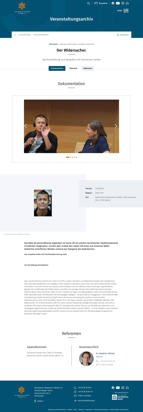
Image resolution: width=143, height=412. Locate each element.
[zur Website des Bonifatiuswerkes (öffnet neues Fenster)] (116, 397)
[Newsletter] (101, 3)
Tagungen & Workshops (68, 44)
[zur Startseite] (27, 8)
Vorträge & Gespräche (86, 44)
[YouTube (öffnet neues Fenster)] (118, 3)
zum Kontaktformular (86, 401)
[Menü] (126, 10)
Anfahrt (40, 401)
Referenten (87, 68)
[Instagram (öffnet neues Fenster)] (123, 3)
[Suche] (88, 3)
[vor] (117, 129)
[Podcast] (127, 3)
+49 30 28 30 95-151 (107, 361)
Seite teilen (124, 35)
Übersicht (73, 68)
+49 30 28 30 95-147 (85, 392)
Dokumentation (57, 68)
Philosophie (53, 44)
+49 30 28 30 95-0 (84, 388)
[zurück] (26, 129)
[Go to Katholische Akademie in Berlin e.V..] (15, 35)
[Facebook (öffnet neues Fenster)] (113, 3)
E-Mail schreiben (106, 365)
